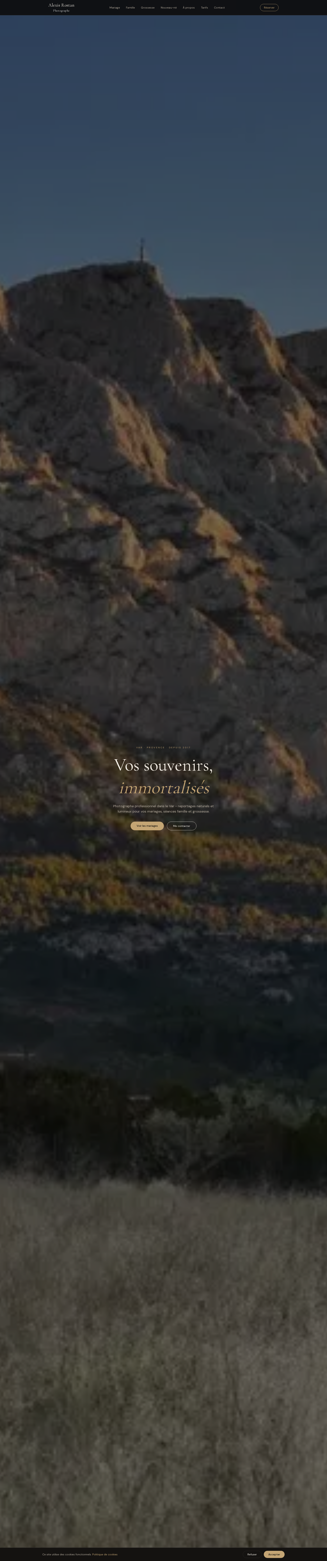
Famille (130, 7)
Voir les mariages (147, 825)
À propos (189, 7)
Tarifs (204, 7)
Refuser (252, 1554)
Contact (219, 7)
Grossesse (148, 7)
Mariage (115, 7)
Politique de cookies (105, 1554)
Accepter (274, 1554)
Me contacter (181, 826)
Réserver (269, 7)
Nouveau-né (169, 7)
